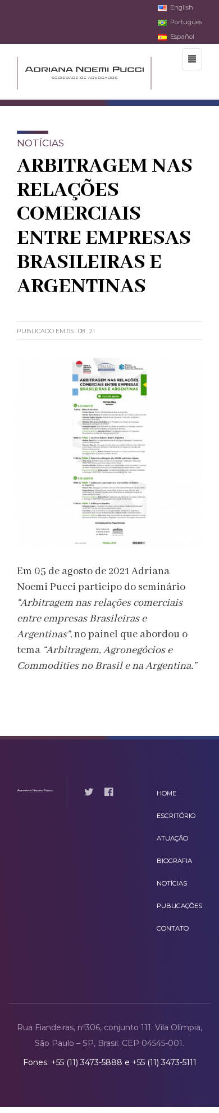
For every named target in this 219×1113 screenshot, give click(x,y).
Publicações (179, 906)
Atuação (172, 838)
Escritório (176, 816)
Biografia (174, 861)
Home (166, 793)
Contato (173, 928)
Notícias (172, 883)
